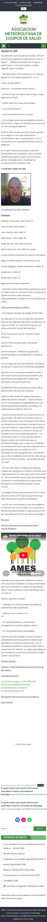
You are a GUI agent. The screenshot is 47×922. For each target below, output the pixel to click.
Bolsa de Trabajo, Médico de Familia (19, 870)
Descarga (40, 785)
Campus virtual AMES (23, 5)
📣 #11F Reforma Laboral (14, 853)
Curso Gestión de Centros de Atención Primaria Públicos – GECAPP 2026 (24, 846)
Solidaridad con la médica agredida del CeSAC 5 (25, 859)
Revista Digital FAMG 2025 (15, 864)
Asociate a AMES (11, 3)
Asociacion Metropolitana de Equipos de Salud (23, 33)
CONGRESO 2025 (11, 880)
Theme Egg (28, 919)
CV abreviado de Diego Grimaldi (15, 209)
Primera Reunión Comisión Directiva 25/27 (22, 875)
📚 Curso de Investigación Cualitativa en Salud (24, 886)
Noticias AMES (25, 3)
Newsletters (38, 3)
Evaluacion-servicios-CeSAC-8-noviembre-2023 (18, 785)
